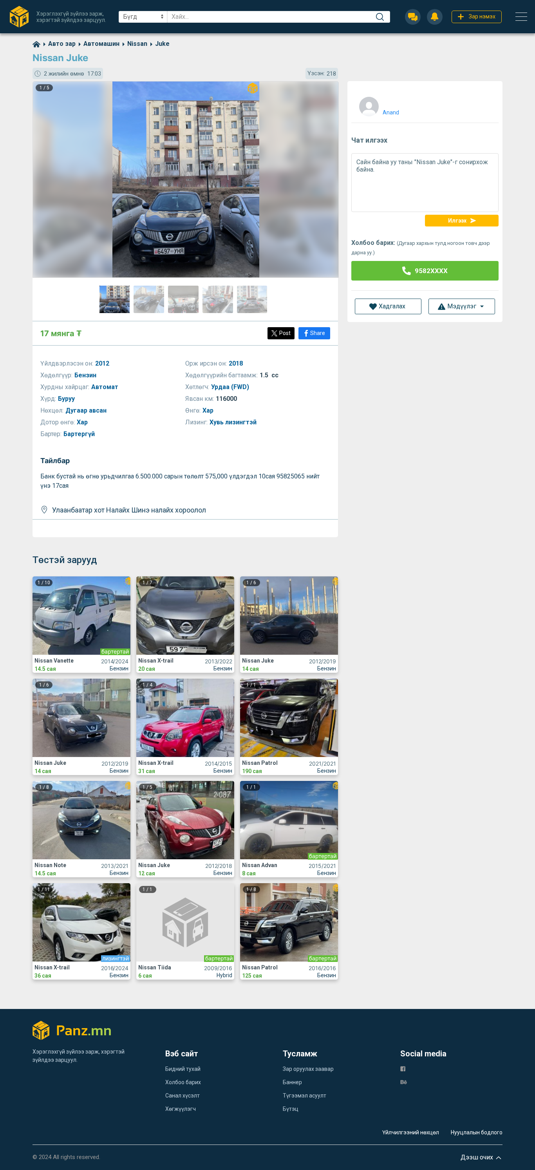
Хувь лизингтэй (234, 422)
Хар (208, 410)
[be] (403, 1082)
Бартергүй (79, 434)
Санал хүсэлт (182, 1095)
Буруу (67, 398)
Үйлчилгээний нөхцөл (410, 1132)
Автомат (105, 387)
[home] (36, 43)
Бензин (86, 375)
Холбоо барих (183, 1082)
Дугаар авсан (86, 410)
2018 (236, 363)
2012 (103, 363)
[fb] (402, 1068)
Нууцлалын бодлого (476, 1132)
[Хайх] (380, 16)
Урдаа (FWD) (231, 387)
